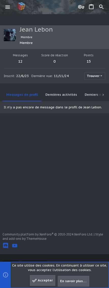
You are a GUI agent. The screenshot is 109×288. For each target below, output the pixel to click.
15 (88, 61)
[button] (8, 7)
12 (20, 61)
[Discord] (6, 246)
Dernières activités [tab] (61, 94)
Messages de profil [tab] (22, 94)
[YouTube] (15, 246)
